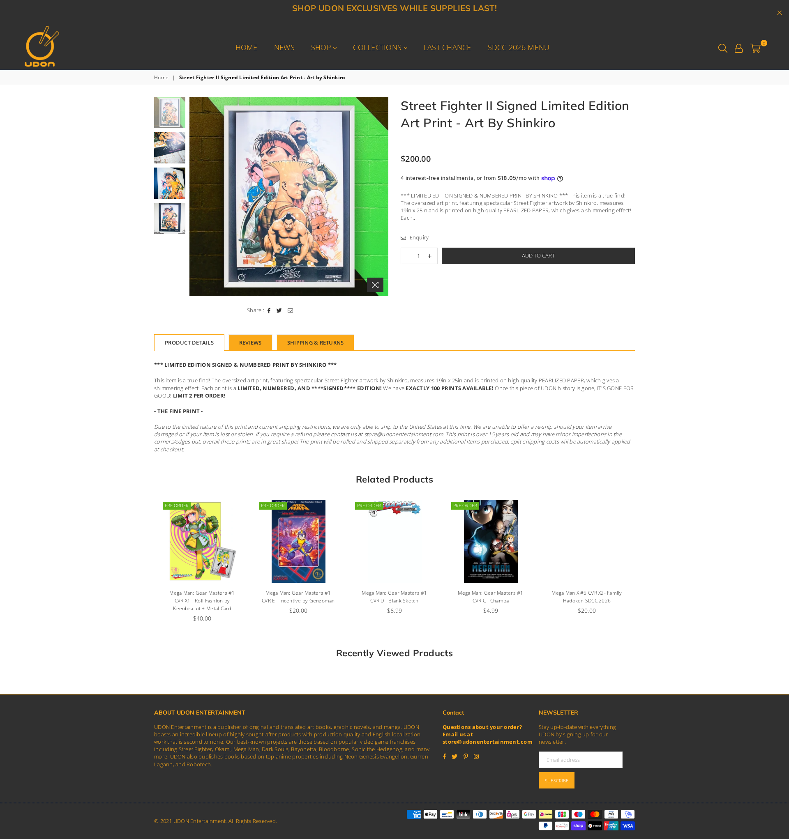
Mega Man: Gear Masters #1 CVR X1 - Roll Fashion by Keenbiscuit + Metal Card (202, 600)
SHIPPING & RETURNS (315, 342)
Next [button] (381, 196)
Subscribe (556, 780)
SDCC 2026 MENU (519, 47)
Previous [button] (196, 196)
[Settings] (738, 47)
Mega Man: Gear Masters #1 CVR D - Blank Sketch (394, 596)
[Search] (723, 47)
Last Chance (447, 47)
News (284, 47)
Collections (378, 47)
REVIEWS (250, 342)
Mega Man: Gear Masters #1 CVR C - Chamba (491, 596)
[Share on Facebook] (269, 310)
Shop (322, 47)
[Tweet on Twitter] (279, 310)
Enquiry (418, 237)
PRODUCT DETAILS (189, 342)
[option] (289, 196)
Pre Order (177, 505)
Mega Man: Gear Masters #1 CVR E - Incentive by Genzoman (298, 596)
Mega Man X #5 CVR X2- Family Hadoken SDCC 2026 (586, 596)
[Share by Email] (290, 310)
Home (246, 47)
